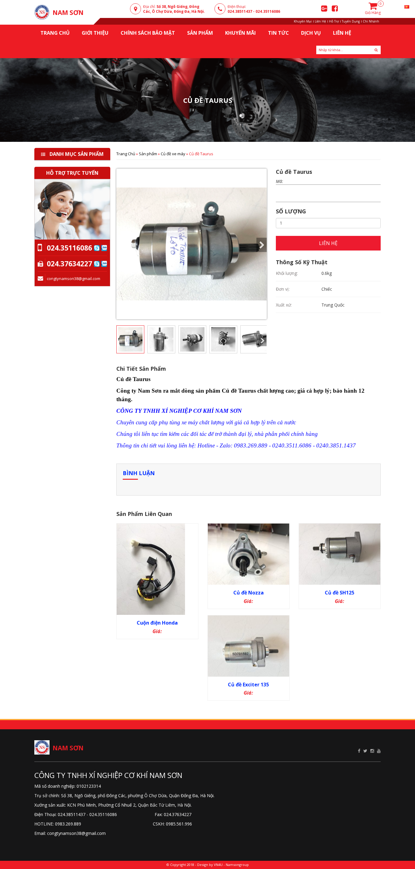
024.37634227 (69, 263)
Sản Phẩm (200, 33)
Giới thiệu (95, 33)
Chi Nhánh (371, 21)
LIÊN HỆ (328, 243)
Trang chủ (55, 33)
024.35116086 (268, 11)
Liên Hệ (320, 21)
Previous (121, 245)
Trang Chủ (125, 153)
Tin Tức (278, 33)
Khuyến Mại (303, 21)
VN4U (218, 864)
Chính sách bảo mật (148, 33)
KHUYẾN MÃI (240, 33)
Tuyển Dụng (351, 21)
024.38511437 (240, 11)
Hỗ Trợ (334, 21)
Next (261, 245)
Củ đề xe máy (173, 153)
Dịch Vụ (311, 33)
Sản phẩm (148, 153)
